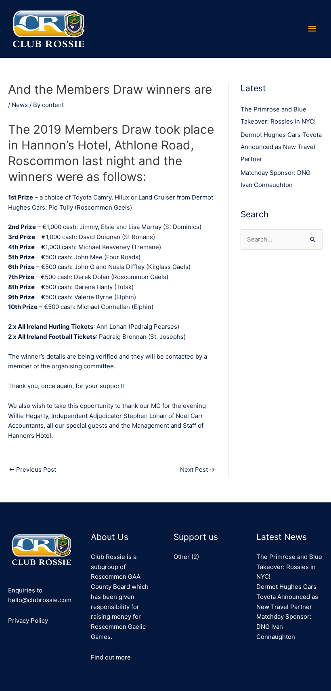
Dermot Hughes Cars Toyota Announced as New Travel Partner (281, 147)
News (20, 105)
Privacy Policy (28, 620)
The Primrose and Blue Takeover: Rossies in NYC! (289, 567)
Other (182, 557)
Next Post (197, 469)
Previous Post (32, 469)
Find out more (111, 657)
